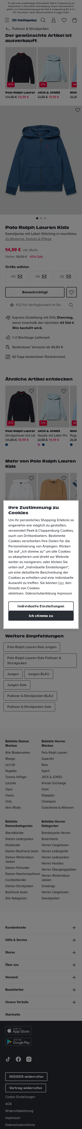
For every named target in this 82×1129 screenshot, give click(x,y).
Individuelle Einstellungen (40, 606)
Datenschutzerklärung (40, 593)
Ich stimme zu (41, 616)
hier (61, 583)
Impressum (64, 593)
